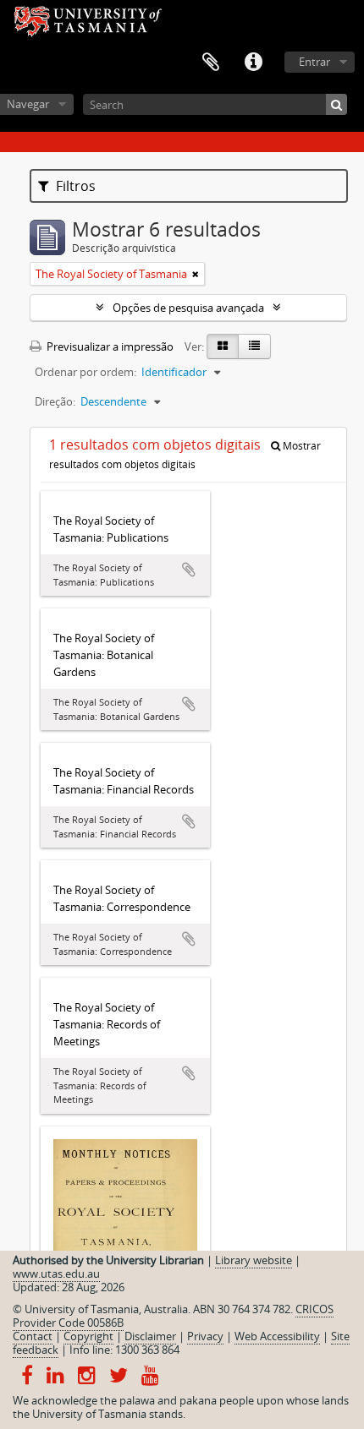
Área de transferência (211, 62)
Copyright (88, 1336)
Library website (253, 1260)
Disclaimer (150, 1336)
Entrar (314, 61)
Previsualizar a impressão (109, 346)
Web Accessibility (277, 1336)
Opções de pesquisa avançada (188, 307)
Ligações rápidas (253, 62)
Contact (32, 1336)
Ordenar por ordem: (85, 371)
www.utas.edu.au (56, 1273)
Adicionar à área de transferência (188, 569)
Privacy (205, 1336)
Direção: (55, 401)
